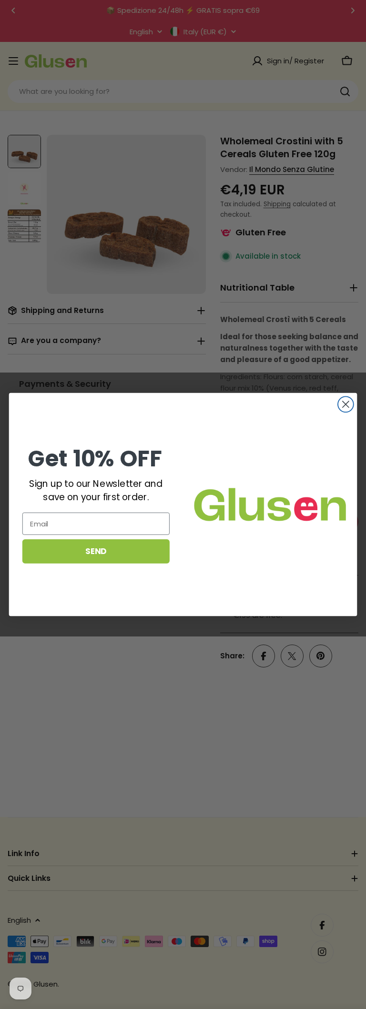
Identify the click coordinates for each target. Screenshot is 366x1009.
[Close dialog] (346, 404)
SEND (95, 550)
